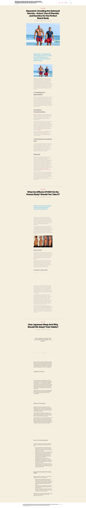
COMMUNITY (66, 2)
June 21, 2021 (43, 329)
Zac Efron (35, 114)
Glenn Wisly (37, 20)
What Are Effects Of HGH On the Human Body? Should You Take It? (43, 193)
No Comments (49, 20)
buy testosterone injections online (45, 169)
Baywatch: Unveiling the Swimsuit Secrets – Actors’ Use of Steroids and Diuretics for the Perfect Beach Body (43, 14)
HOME (59, 2)
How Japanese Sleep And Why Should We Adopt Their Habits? (43, 325)
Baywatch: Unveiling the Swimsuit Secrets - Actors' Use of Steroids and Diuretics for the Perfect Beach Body (43, 57)
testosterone (39, 129)
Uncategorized (43, 8)
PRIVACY (62, 2)
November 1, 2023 (43, 20)
